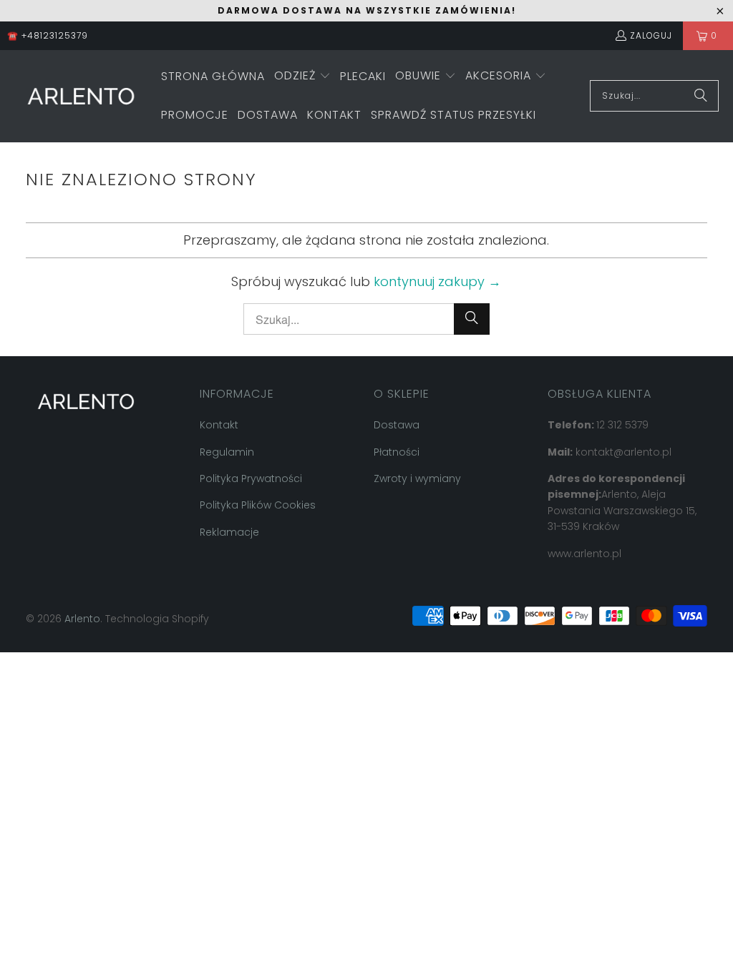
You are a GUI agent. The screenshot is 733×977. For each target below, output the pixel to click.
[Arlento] (80, 96)
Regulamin (227, 452)
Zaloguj (651, 35)
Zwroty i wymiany (417, 478)
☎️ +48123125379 (47, 35)
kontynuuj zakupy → (437, 281)
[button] (302, 77)
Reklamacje (229, 532)
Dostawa (396, 425)
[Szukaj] (701, 96)
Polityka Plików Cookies (258, 505)
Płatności (396, 452)
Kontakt (219, 425)
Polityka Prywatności (251, 478)
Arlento (82, 619)
